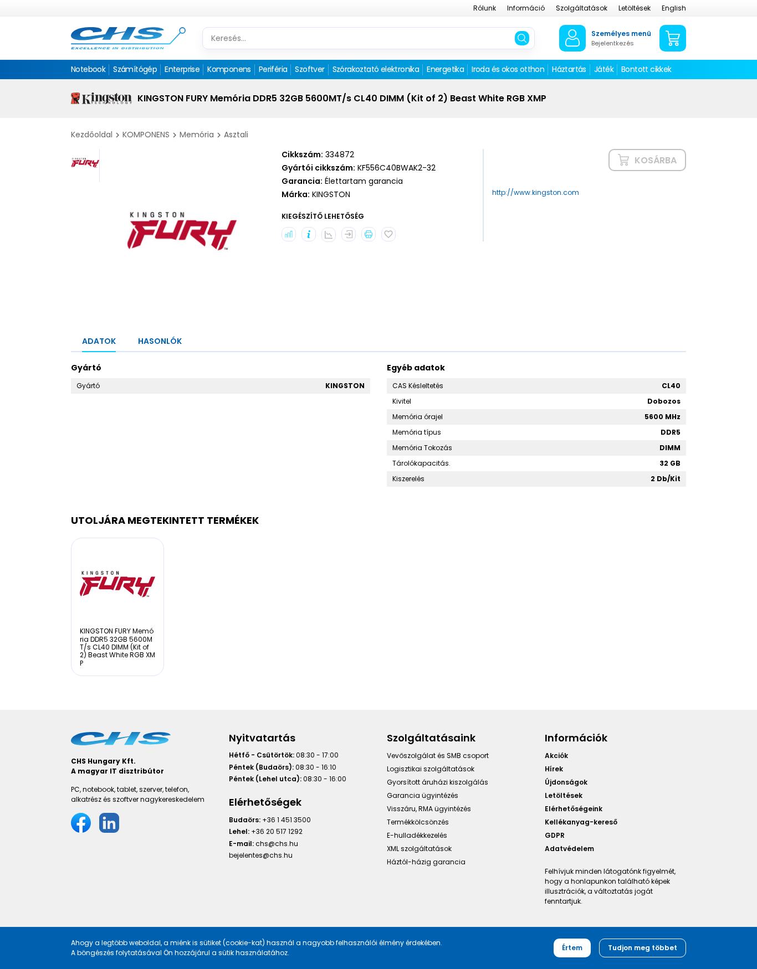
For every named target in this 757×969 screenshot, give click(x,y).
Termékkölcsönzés (418, 822)
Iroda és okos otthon (508, 69)
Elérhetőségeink (573, 808)
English (674, 8)
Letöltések (634, 8)
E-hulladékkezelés (417, 835)
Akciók (556, 755)
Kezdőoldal (91, 134)
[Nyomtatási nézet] (368, 234)
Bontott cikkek (646, 69)
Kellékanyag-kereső (581, 822)
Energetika (445, 69)
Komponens (229, 69)
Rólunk (484, 8)
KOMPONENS (146, 134)
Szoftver (309, 69)
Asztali (236, 134)
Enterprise (182, 69)
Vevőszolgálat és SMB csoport (438, 755)
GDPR (555, 835)
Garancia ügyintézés (422, 795)
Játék (603, 69)
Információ (526, 8)
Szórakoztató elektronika (376, 69)
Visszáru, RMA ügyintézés (429, 808)
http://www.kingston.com (535, 192)
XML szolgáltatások (419, 848)
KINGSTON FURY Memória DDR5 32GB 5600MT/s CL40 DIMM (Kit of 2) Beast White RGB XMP (117, 647)
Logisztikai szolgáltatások (430, 769)
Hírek (554, 769)
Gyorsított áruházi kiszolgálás (437, 782)
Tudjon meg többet (642, 947)
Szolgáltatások (581, 8)
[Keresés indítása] (522, 38)
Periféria (273, 69)
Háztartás (569, 69)
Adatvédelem (569, 848)
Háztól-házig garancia (426, 862)
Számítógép (135, 69)
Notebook (88, 69)
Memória (197, 134)
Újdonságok (566, 782)
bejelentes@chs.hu (261, 855)
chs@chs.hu (276, 843)
